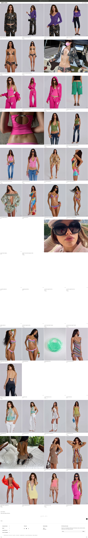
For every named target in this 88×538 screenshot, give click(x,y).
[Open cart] (85, 2)
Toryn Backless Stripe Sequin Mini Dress (71, 181)
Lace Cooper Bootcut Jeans (25, 433)
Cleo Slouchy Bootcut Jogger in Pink (26, 109)
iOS (44, 528)
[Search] (82, 2)
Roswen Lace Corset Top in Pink (26, 181)
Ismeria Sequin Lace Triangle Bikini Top (49, 217)
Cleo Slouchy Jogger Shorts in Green (71, 109)
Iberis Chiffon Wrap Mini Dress (48, 181)
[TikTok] (28, 528)
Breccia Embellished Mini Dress (3, 217)
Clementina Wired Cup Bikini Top (4, 361)
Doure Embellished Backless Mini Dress (49, 469)
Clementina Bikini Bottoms (25, 361)
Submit (83, 531)
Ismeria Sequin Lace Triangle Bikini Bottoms (71, 217)
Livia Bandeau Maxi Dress (25, 217)
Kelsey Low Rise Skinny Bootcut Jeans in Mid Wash (6, 181)
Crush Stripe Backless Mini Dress (70, 361)
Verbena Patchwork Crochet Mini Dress (49, 433)
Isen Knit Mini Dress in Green (70, 433)
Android (45, 529)
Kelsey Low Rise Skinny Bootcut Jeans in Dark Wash (72, 145)
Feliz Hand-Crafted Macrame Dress (70, 469)
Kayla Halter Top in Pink (3, 109)
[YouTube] (26, 528)
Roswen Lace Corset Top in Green (48, 145)
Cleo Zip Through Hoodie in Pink (48, 109)
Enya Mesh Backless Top (3, 433)
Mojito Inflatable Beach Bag (47, 361)
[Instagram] (24, 528)
